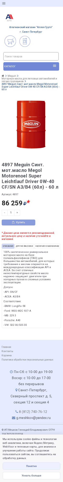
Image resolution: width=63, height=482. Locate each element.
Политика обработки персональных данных (27, 359)
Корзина (7, 355)
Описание (8, 246)
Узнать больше (31, 475)
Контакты (7, 351)
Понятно (31, 466)
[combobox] (31, 56)
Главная (6, 347)
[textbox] (31, 56)
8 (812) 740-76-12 (33, 412)
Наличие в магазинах (47, 246)
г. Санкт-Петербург (31, 29)
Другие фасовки (24, 246)
